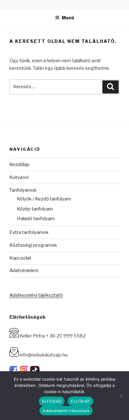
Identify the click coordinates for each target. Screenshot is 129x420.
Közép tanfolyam (35, 209)
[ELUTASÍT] (121, 395)
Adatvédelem (24, 270)
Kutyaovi (18, 177)
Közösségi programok (33, 245)
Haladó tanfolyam (35, 218)
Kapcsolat (20, 258)
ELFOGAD (52, 401)
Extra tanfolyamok (29, 232)
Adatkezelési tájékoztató (36, 295)
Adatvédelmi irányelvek (66, 410)
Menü (68, 17)
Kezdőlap (19, 164)
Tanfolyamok (23, 190)
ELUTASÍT (80, 401)
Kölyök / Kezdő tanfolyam (44, 199)
